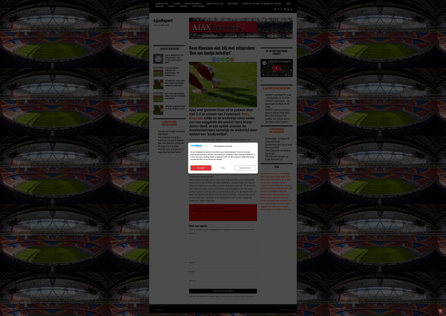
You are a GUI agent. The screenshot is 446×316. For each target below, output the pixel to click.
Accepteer (201, 168)
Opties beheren (245, 168)
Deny (223, 168)
